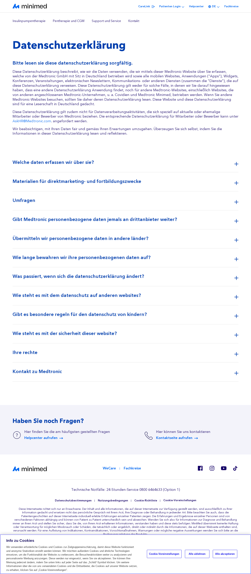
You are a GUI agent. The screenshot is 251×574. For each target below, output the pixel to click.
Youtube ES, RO (223, 468)
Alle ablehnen (197, 553)
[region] (125, 21)
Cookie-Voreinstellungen (179, 500)
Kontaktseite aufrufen (174, 438)
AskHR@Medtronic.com (32, 121)
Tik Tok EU (235, 468)
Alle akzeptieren (225, 553)
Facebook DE (200, 468)
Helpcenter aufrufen (40, 438)
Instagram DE (212, 468)
